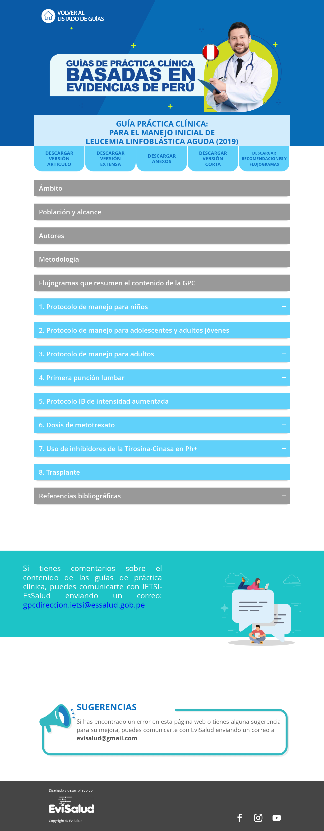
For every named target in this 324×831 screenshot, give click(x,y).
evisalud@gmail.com (107, 738)
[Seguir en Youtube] (276, 818)
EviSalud (76, 820)
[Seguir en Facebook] (239, 818)
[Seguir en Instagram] (258, 818)
